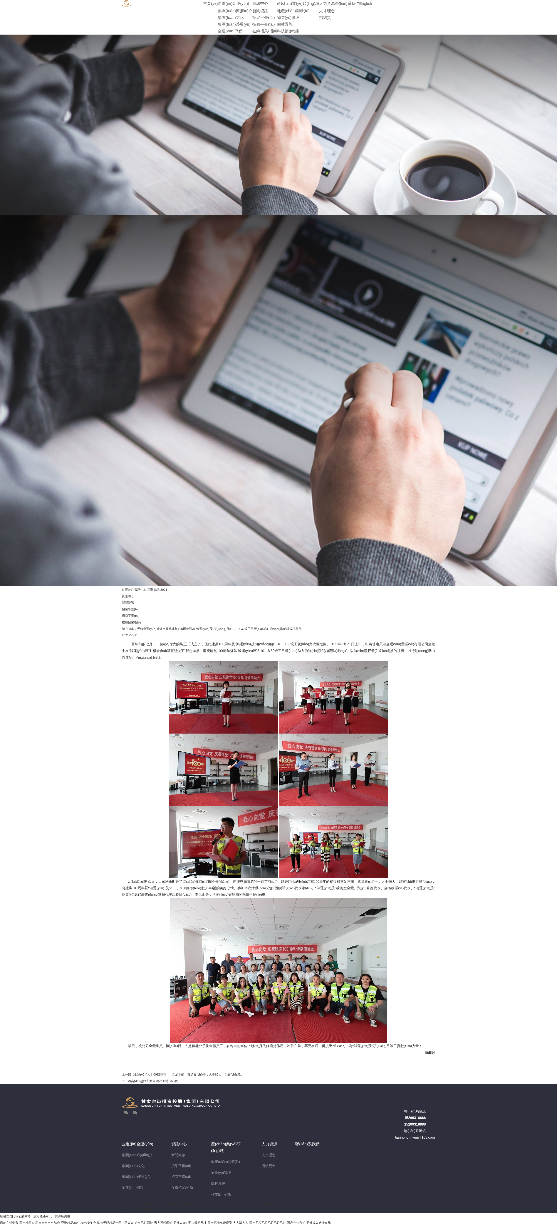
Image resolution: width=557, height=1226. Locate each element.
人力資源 (327, 3)
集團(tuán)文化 (231, 17)
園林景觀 (285, 24)
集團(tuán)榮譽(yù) (234, 24)
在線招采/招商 (264, 31)
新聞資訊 (260, 11)
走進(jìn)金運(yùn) (233, 3)
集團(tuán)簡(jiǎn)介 (235, 11)
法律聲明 (150, 1209)
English (365, 3)
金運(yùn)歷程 (230, 31)
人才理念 (327, 11)
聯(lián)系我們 (347, 3)
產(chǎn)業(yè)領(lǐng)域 (298, 3)
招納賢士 (327, 17)
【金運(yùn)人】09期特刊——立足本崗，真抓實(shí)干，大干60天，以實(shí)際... (182, 1074)
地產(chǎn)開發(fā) (293, 11)
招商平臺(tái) (263, 24)
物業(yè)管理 (288, 17)
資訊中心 (260, 3)
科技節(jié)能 (288, 31)
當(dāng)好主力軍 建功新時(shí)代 (150, 1081)
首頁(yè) (210, 3)
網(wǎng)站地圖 (133, 1209)
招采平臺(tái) (263, 17)
